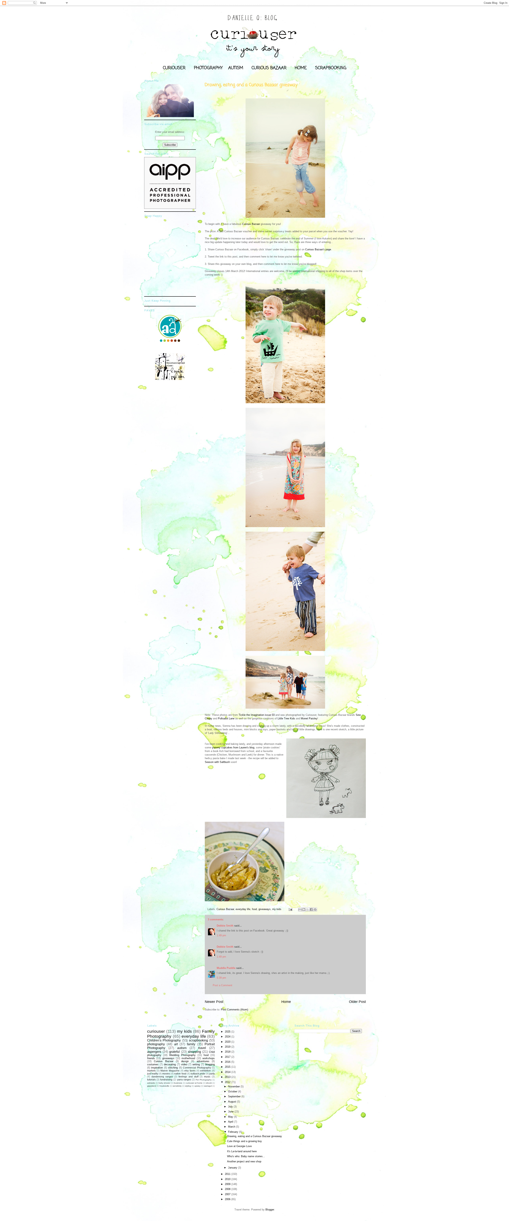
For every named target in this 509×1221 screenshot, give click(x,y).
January (233, 1167)
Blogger (269, 1209)
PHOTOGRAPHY (208, 68)
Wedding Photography (182, 1055)
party (212, 1073)
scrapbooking (198, 1040)
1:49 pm (221, 935)
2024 (228, 1036)
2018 (228, 1051)
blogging (210, 1064)
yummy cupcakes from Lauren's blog (233, 747)
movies (166, 1073)
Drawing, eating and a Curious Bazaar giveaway (254, 1136)
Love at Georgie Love (239, 1146)
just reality (152, 1073)
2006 (228, 1199)
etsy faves (189, 1070)
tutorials (151, 1079)
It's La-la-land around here (242, 1151)
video (184, 1064)
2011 (228, 1173)
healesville (164, 1086)
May (231, 1116)
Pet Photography (204, 1080)
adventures (203, 1061)
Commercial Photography (197, 1067)
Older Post (357, 1002)
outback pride (197, 1073)
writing (196, 1064)
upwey (197, 1086)
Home (286, 1002)
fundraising (166, 1079)
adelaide (151, 1083)
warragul (208, 1086)
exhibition (205, 1070)
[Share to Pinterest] (315, 909)
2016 (228, 1061)
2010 (228, 1179)
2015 (228, 1066)
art (176, 1044)
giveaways (264, 909)
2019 (228, 1046)
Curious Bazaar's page (318, 249)
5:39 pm (221, 977)
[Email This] (300, 909)
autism (182, 1048)
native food (180, 1073)
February (233, 1131)
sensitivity (177, 1086)
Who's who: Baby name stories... (246, 1156)
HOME (301, 68)
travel (202, 1048)
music (207, 1076)
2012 (228, 1082)
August (232, 1101)
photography (156, 1044)
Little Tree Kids (286, 718)
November (234, 1086)
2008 (228, 1189)
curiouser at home (194, 1083)
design (185, 1061)
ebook (209, 1083)
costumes (152, 1064)
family (191, 1044)
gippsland (151, 1086)
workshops (208, 1058)
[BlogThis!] (304, 909)
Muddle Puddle (226, 968)
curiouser (156, 1031)
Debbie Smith (225, 925)
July (231, 1106)
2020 (228, 1041)
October (233, 1091)
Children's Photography (164, 1040)
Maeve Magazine (170, 1070)
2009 (228, 1184)
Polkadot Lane (226, 718)
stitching (173, 1067)
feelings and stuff (188, 1076)
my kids (276, 909)
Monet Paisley (309, 718)
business (178, 1083)
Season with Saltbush (217, 762)
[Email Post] (290, 909)
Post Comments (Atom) (234, 1009)
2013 (228, 1076)
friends (151, 1058)
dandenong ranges (162, 1076)
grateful (174, 1051)
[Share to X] (308, 909)
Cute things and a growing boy (244, 1141)
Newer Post (214, 1002)
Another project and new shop (244, 1161)
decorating (170, 1064)
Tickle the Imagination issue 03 (257, 714)
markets (151, 1070)
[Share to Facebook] (311, 909)
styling (188, 1086)
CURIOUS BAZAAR (269, 68)
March (232, 1126)
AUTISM (235, 68)
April (231, 1121)
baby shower (164, 1083)
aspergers (154, 1051)
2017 (228, 1056)
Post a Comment (222, 985)
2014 (228, 1071)
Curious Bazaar (251, 223)
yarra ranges (184, 1079)
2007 (228, 1194)
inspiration (157, 1067)
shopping (194, 1051)
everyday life (243, 909)
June (231, 1111)
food (254, 909)
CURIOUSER (174, 68)
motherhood (188, 1058)
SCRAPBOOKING (330, 68)
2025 (228, 1031)
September (234, 1096)
